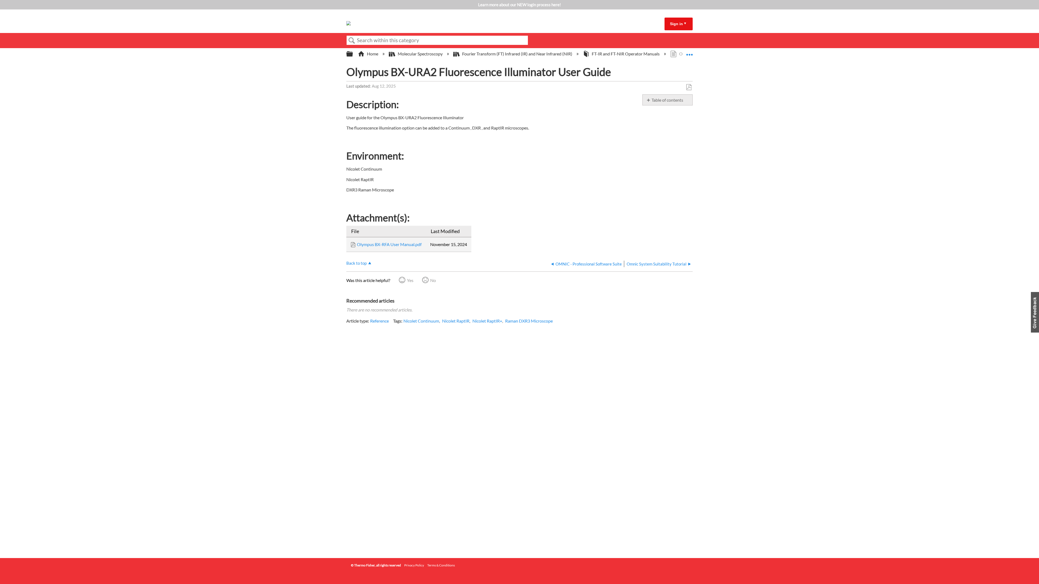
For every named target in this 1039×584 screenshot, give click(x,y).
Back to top (356, 263)
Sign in (676, 24)
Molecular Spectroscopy (420, 53)
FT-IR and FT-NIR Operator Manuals (625, 53)
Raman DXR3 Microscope (529, 320)
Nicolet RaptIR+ (487, 320)
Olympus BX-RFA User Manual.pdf (389, 244)
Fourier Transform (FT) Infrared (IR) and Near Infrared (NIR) (517, 53)
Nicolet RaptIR (455, 320)
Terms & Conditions (441, 565)
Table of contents (667, 99)
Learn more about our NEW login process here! (519, 4)
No (433, 280)
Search (351, 40)
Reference (379, 320)
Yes (410, 280)
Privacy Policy (414, 565)
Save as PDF (689, 87)
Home (372, 53)
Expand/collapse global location (689, 52)
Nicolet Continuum (421, 320)
